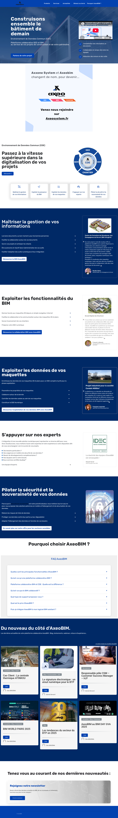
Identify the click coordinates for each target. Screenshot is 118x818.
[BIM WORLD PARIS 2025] (19, 720)
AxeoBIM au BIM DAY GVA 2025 (96, 725)
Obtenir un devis (79, 3)
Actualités (66, 3)
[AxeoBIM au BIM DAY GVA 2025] (98, 715)
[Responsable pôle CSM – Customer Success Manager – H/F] (98, 664)
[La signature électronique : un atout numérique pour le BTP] (59, 670)
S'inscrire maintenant (17, 798)
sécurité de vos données (19, 504)
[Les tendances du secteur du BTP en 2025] (59, 721)
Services (56, 3)
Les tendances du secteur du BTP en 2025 (58, 731)
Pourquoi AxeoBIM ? (94, 3)
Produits (47, 3)
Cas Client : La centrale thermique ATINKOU (16, 677)
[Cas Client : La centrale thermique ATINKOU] (19, 666)
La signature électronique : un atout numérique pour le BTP (58, 681)
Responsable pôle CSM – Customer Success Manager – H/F (97, 676)
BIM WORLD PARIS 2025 (16, 729)
